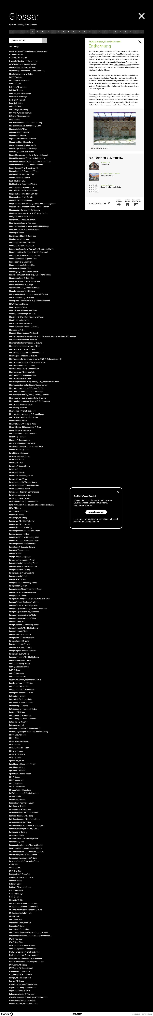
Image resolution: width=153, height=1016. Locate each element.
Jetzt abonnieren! (96, 512)
